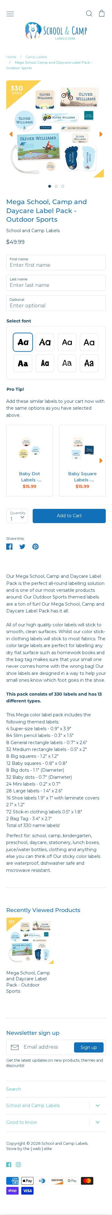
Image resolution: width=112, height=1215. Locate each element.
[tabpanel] (55, 128)
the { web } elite (37, 1148)
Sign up (89, 1047)
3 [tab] (62, 186)
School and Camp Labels (33, 230)
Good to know (21, 1122)
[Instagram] (16, 1164)
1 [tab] (49, 186)
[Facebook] (6, 1164)
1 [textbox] (11, 519)
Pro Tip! (15, 389)
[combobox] (17, 516)
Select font (19, 321)
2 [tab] (56, 186)
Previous (9, 134)
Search (13, 1089)
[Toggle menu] (10, 13)
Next (103, 134)
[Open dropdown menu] (97, 1105)
